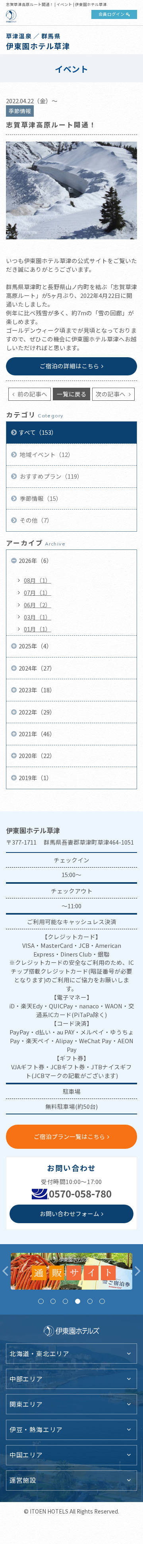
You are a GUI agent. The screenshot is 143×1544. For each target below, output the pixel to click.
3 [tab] (65, 1301)
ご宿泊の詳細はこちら (69, 366)
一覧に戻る (72, 394)
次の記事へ (111, 394)
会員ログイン (112, 14)
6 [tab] (101, 1301)
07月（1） (37, 592)
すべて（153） (38, 432)
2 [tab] (53, 1301)
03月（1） (37, 617)
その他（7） (36, 520)
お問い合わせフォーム (69, 1213)
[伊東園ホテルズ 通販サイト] (72, 1271)
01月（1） (37, 629)
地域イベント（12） (46, 454)
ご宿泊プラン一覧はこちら (69, 1136)
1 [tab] (40, 1301)
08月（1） (37, 580)
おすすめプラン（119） (51, 476)
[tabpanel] (72, 1271)
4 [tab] (77, 1301)
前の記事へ (31, 394)
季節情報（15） (40, 498)
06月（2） (37, 605)
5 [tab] (90, 1301)
